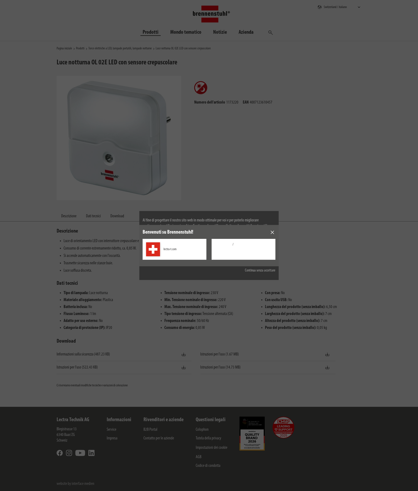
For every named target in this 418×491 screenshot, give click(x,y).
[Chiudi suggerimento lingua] (272, 232)
